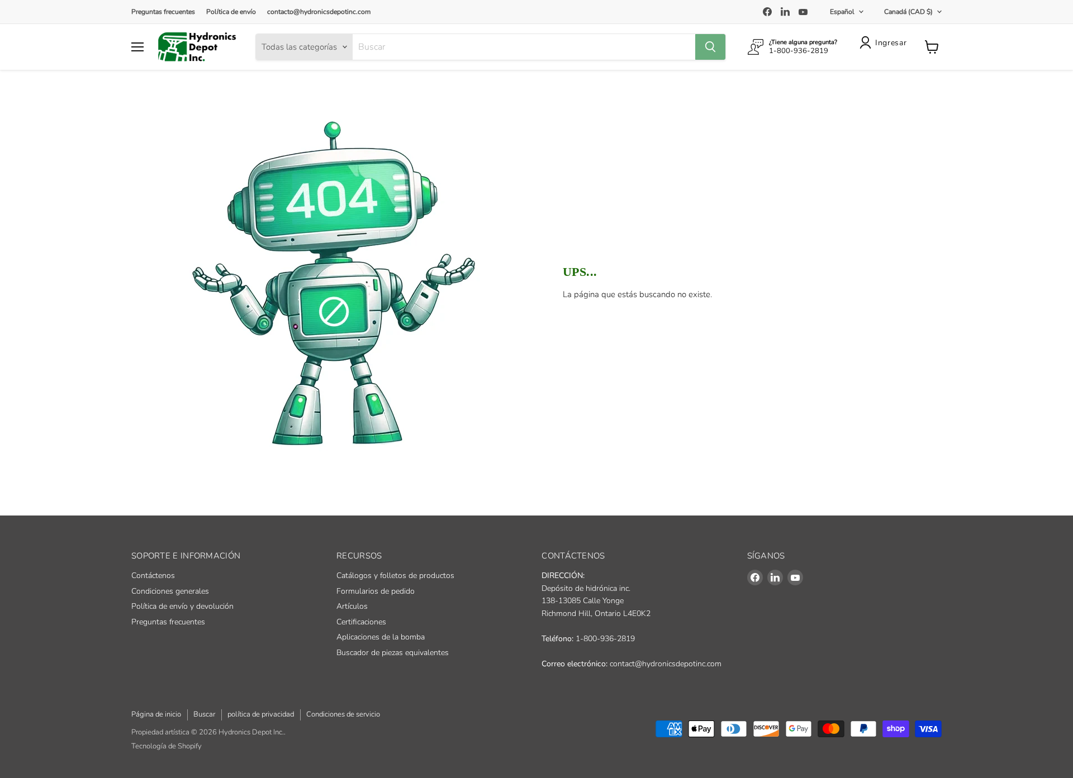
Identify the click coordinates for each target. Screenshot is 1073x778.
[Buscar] (710, 47)
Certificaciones (361, 622)
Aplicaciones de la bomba (380, 637)
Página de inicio (156, 714)
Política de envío (231, 11)
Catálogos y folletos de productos (395, 575)
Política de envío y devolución (182, 606)
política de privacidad (260, 714)
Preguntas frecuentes (163, 11)
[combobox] (524, 47)
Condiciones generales (170, 591)
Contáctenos (153, 575)
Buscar (204, 714)
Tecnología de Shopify (166, 746)
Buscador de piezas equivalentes (392, 652)
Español (842, 11)
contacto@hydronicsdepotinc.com (319, 11)
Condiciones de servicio (343, 714)
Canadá (908, 11)
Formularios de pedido (375, 591)
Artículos (352, 606)
